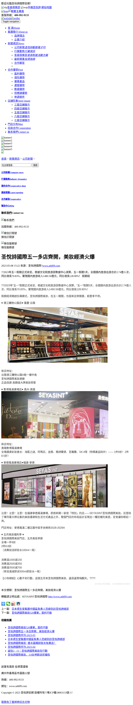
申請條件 (19, 97)
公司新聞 (19, 47)
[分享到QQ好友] (18, 604)
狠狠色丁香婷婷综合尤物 (15, 702)
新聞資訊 (14, 158)
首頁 (3, 158)
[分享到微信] (8, 604)
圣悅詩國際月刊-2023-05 (21, 635)
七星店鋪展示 (22, 120)
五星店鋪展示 (22, 112)
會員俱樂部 (13, 7)
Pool (15, 69)
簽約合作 (13, 186)
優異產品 (19, 81)
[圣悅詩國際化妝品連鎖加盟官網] (12, 11)
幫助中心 (7, 206)
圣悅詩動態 (31, 47)
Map (15, 124)
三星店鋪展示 (22, 104)
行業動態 (19, 51)
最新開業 (19, 59)
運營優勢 (19, 85)
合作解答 (19, 63)
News (16, 43)
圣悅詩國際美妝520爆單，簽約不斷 (32, 612)
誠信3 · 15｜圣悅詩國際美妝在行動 (28, 650)
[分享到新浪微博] (13, 604)
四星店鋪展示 (22, 108)
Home (14, 28)
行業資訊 (30, 51)
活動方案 (43, 55)
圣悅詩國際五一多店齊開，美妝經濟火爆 (31, 631)
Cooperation (19, 128)
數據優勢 (19, 89)
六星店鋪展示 (22, 116)
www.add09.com (51, 265)
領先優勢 (19, 77)
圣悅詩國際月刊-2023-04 (21, 647)
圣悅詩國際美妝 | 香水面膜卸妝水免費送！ (32, 643)
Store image (19, 100)
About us (18, 31)
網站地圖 (46, 7)
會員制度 (32, 55)
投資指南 (30, 59)
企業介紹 (19, 39)
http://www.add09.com (60, 596)
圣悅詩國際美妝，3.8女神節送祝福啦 (29, 654)
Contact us (18, 132)
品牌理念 (19, 35)
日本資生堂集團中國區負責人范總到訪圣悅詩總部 (40, 609)
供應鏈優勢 (20, 93)
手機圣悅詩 (34, 7)
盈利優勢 (19, 73)
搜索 (35, 165)
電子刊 (41, 47)
